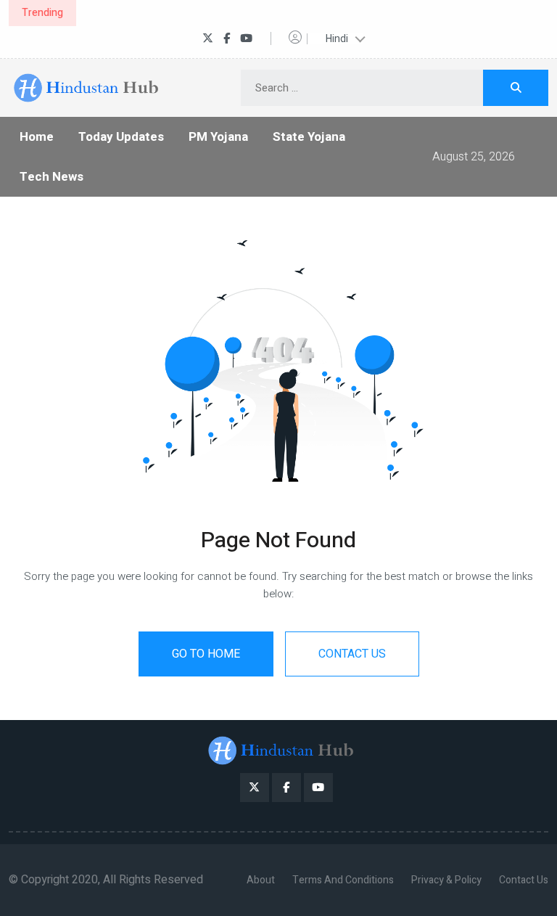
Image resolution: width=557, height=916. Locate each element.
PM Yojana (218, 137)
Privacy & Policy (446, 880)
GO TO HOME (206, 654)
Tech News (51, 177)
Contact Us (523, 880)
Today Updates (121, 137)
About (261, 880)
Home (37, 137)
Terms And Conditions (343, 880)
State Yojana (309, 137)
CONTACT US (352, 654)
